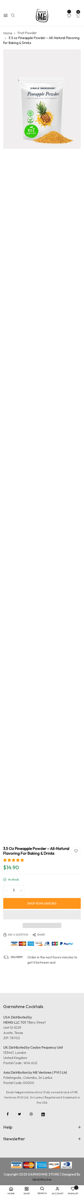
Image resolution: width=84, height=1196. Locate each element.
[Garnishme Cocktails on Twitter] (19, 1113)
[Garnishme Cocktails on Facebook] (7, 1113)
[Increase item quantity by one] (21, 890)
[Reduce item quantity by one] (6, 890)
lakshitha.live (42, 1179)
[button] (13, 860)
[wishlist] (69, 16)
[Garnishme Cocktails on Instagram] (31, 1113)
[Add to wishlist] (76, 851)
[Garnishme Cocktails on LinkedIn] (43, 1113)
